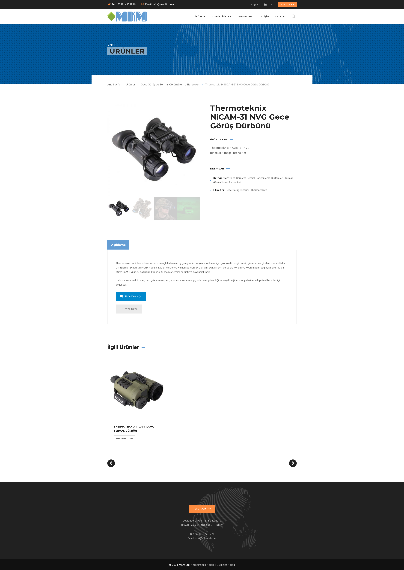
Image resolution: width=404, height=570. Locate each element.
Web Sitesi (131, 309)
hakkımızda (199, 564)
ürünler (223, 564)
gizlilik (213, 564)
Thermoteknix (259, 190)
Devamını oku (124, 438)
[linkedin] (265, 4)
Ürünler (130, 84)
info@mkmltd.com (206, 538)
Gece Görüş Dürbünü (238, 190)
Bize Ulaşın (287, 4)
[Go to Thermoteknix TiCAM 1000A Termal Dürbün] (137, 389)
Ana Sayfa (113, 84)
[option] (153, 150)
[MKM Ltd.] (127, 16)
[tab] (118, 245)
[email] (271, 4)
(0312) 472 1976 (204, 533)
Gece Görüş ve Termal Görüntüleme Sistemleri (170, 84)
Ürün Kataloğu (133, 296)
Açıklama (118, 245)
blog (232, 564)
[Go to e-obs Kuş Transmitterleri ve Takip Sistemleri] (111, 463)
